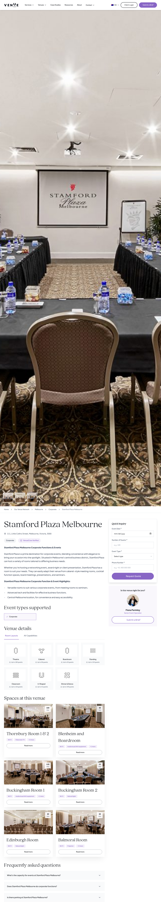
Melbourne (39, 509)
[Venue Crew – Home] (11, 5)
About (79, 5)
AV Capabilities (30, 635)
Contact (89, 5)
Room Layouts (11, 635)
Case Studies (55, 5)
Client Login (129, 5)
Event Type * (117, 551)
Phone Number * (118, 563)
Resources (69, 5)
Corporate (52, 509)
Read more (28, 746)
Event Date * (117, 529)
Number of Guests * (119, 540)
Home (6, 509)
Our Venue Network (21, 509)
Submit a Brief (148, 5)
